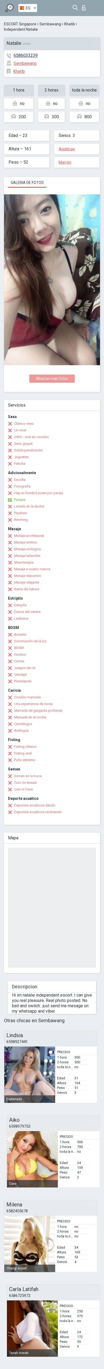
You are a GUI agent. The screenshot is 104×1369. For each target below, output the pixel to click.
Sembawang (50, 24)
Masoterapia (24, 562)
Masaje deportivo (27, 576)
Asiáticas (67, 149)
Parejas (19, 500)
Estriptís (20, 605)
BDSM (19, 648)
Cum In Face (23, 789)
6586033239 (26, 55)
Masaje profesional (29, 536)
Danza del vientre (27, 612)
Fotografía (22, 486)
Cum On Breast (25, 783)
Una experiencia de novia (33, 704)
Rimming (21, 520)
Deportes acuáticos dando (34, 805)
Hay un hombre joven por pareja (38, 493)
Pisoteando (23, 681)
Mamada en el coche (30, 717)
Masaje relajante (26, 582)
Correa (19, 661)
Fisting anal (23, 753)
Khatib (69, 24)
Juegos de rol (24, 668)
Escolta (20, 480)
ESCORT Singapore (20, 24)
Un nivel (20, 430)
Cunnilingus (23, 724)
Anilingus (21, 731)
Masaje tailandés (27, 556)
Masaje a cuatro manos (32, 569)
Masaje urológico (27, 549)
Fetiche (19, 464)
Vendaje (20, 674)
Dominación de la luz (30, 641)
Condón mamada (27, 697)
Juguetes (21, 457)
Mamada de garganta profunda (38, 711)
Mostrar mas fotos (52, 378)
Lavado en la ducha (29, 506)
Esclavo (20, 654)
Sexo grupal (23, 444)
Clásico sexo (24, 424)
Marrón (65, 162)
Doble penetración (28, 450)
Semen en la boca (28, 776)
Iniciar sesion (85, 6)
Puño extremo (24, 760)
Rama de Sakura (26, 589)
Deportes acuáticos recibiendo (38, 812)
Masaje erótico (25, 542)
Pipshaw (20, 513)
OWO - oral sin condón (31, 437)
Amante (20, 634)
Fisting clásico (25, 747)
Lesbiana (21, 618)
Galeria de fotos (27, 182)
